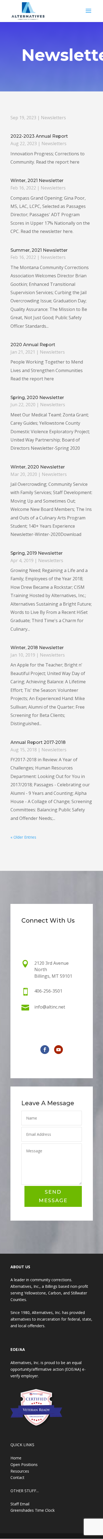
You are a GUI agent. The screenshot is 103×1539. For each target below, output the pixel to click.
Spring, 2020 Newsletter (37, 397)
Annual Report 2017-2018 (38, 742)
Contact (17, 1477)
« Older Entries (23, 837)
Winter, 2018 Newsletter (37, 647)
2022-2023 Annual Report (39, 136)
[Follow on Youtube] (58, 1049)
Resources (19, 1471)
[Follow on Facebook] (44, 1049)
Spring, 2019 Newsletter (36, 553)
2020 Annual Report (32, 344)
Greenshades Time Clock (32, 1510)
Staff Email (19, 1504)
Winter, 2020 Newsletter (37, 467)
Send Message (53, 1196)
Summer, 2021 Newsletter (39, 250)
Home (15, 1458)
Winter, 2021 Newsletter (36, 180)
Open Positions (24, 1464)
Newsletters (53, 118)
